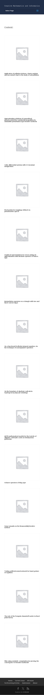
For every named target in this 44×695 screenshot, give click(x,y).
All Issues (30, 681)
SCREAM (26, 692)
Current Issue (20, 681)
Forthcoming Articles (12, 683)
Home (10, 681)
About (35, 683)
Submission (26, 683)
